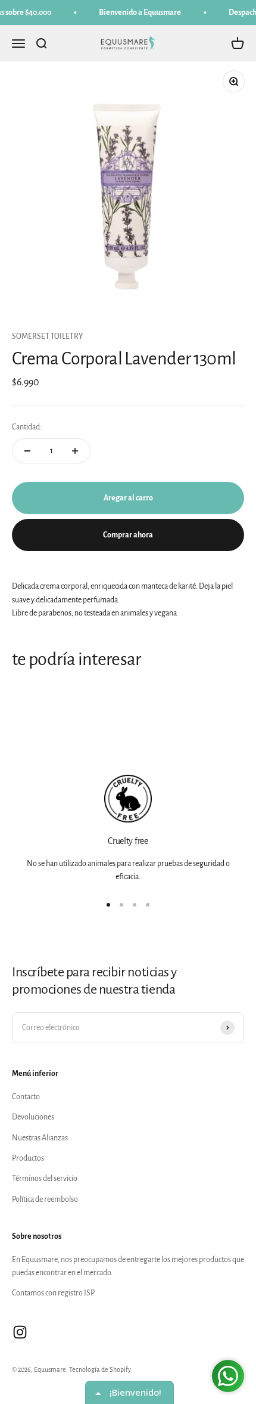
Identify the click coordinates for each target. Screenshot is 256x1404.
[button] (242, 70)
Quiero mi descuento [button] (128, 321)
